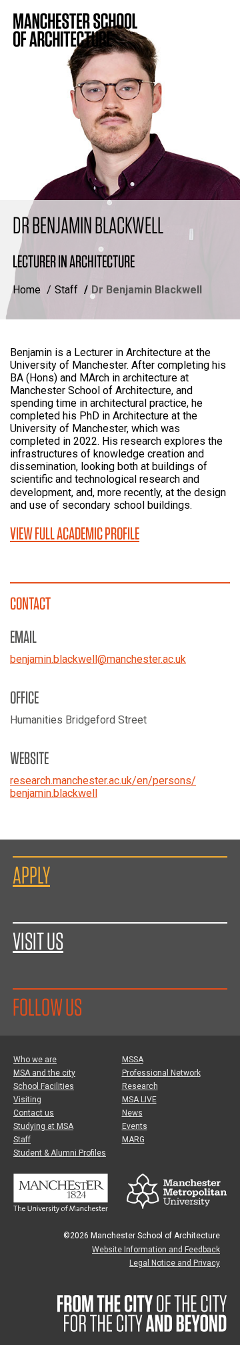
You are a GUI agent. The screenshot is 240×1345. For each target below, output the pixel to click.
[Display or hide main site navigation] (217, 23)
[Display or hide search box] (217, 57)
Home (27, 289)
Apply (31, 875)
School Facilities (43, 1086)
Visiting (27, 1099)
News (132, 1113)
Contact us (33, 1113)
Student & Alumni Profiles (59, 1153)
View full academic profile (74, 533)
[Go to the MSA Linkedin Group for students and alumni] (121, 1006)
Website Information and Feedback (156, 1249)
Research (140, 1086)
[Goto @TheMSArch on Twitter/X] (98, 1006)
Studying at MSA (43, 1126)
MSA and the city (44, 1073)
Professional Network (161, 1073)
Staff (66, 289)
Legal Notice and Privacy (174, 1263)
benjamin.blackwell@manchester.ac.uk (98, 659)
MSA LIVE (139, 1099)
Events (134, 1126)
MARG (133, 1139)
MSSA (132, 1059)
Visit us (38, 941)
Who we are (35, 1059)
